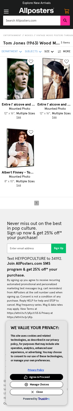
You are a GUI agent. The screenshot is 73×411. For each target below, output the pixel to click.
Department (10, 51)
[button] (37, 3)
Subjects (31, 51)
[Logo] (36, 11)
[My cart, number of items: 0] (67, 11)
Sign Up (58, 248)
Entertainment (12, 35)
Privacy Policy (36, 370)
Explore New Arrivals (37, 3)
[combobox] (31, 20)
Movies (29, 35)
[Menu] (6, 11)
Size (47, 51)
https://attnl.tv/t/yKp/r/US (22, 313)
